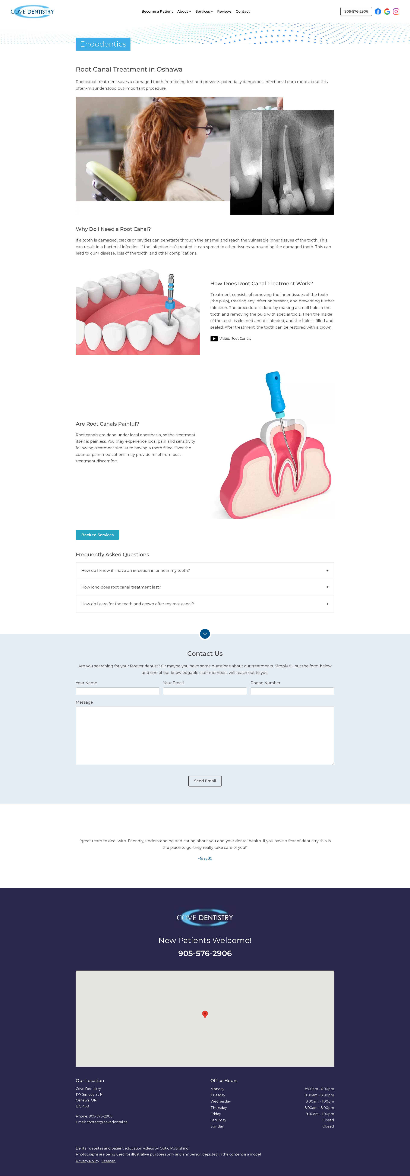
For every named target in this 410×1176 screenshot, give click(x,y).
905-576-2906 (356, 11)
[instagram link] (396, 11)
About (182, 11)
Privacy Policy (87, 1161)
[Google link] (388, 11)
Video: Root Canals (235, 339)
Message (84, 702)
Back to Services (97, 535)
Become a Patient (157, 11)
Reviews (224, 11)
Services (203, 11)
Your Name (86, 683)
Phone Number (265, 683)
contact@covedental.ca (107, 1122)
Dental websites (89, 1148)
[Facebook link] (379, 11)
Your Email (173, 683)
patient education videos (132, 1148)
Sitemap (108, 1161)
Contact (243, 11)
